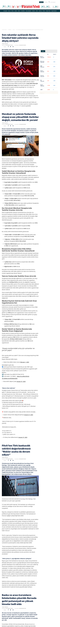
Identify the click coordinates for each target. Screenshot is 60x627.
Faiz (53, 6)
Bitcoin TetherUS (42, 57)
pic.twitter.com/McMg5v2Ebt (9, 378)
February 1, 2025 (24, 362)
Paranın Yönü (4, 29)
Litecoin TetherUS (42, 76)
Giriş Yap (45, 2)
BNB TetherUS (42, 67)
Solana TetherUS (42, 71)
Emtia (44, 10)
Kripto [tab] (43, 51)
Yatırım (33, 10)
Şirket (16, 10)
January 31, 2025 (21, 381)
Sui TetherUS (42, 81)
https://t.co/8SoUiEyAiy (23, 376)
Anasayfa (5, 10)
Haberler (9, 29)
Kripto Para (48, 10)
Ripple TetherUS (42, 85)
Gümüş (40, 10)
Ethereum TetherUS (42, 62)
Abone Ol (41, 2)
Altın (37, 10)
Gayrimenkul (54, 10)
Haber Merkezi (5, 43)
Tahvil (19, 10)
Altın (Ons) (49, 6)
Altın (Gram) (44, 6)
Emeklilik (23, 10)
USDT (41, 89)
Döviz (12, 10)
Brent (57, 6)
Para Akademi (28, 10)
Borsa (9, 10)
